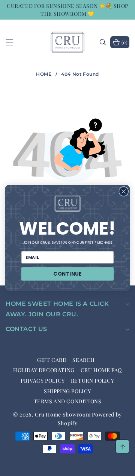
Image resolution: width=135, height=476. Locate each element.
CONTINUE (67, 274)
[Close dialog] (123, 191)
